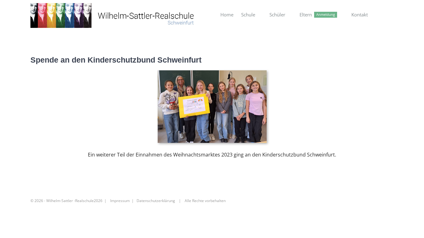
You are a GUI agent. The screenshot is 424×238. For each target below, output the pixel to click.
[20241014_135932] (212, 72)
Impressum (120, 200)
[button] (384, 14)
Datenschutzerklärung (156, 200)
